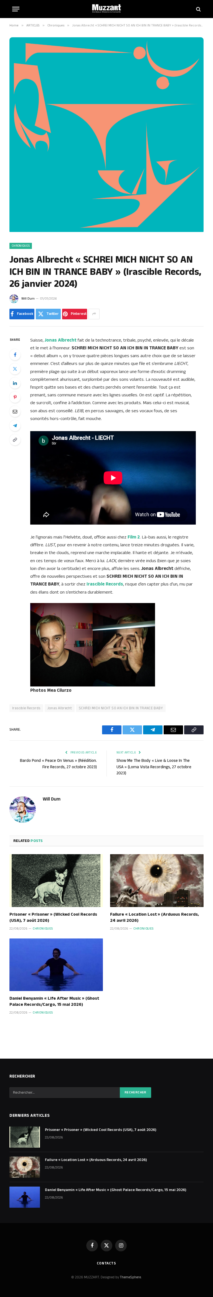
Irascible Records (26, 708)
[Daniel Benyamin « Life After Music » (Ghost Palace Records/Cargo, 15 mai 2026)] (56, 964)
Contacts (106, 1263)
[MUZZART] (106, 9)
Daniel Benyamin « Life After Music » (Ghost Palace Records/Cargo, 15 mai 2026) (54, 1001)
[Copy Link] (15, 439)
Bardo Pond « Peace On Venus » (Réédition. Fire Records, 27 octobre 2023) (58, 764)
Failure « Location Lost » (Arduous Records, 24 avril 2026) (154, 917)
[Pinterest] (15, 397)
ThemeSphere (130, 1277)
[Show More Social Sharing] (94, 314)
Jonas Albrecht (59, 708)
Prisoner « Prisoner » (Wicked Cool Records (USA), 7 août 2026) (53, 917)
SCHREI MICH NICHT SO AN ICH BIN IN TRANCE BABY (121, 708)
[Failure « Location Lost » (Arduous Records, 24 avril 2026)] (157, 880)
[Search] (198, 9)
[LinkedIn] (15, 383)
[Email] (15, 411)
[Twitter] (15, 368)
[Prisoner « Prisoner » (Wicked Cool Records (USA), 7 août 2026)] (56, 880)
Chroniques (21, 246)
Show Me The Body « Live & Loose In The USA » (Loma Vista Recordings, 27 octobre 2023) (153, 767)
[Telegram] (15, 425)
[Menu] (15, 9)
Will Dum (28, 298)
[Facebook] (15, 354)
